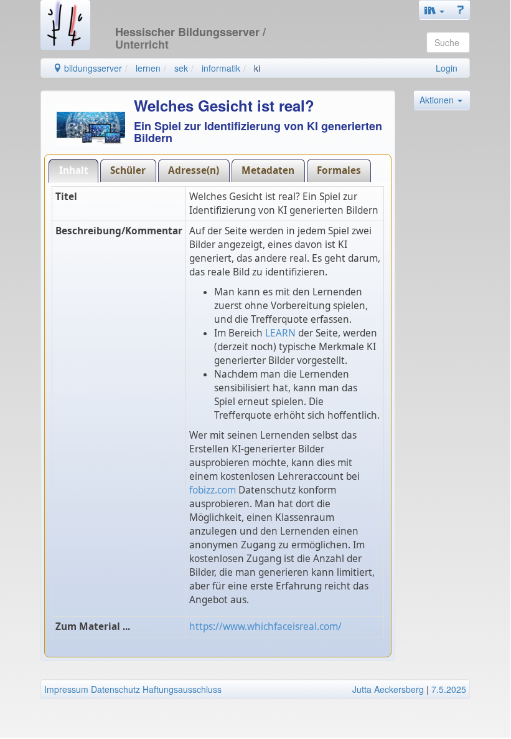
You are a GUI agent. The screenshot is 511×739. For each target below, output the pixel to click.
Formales (339, 170)
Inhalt (73, 170)
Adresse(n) (193, 170)
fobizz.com (212, 490)
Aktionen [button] (438, 99)
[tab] (73, 170)
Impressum (66, 689)
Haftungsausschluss (182, 689)
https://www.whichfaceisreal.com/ (265, 626)
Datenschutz (115, 689)
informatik (221, 68)
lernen (148, 68)
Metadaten (267, 170)
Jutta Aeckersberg (388, 689)
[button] (434, 10)
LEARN (280, 333)
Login (446, 68)
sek (181, 68)
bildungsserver (92, 68)
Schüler (128, 170)
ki (257, 68)
